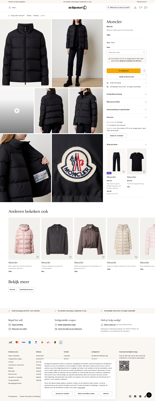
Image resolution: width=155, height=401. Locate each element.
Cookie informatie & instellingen (30, 396)
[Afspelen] (16, 110)
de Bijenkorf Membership (100, 356)
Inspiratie (67, 356)
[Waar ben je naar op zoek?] (108, 7)
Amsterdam (40, 356)
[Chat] (149, 395)
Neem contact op (110, 325)
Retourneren (12, 374)
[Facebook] (135, 396)
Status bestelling (13, 356)
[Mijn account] (135, 7)
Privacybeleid (12, 396)
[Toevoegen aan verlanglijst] (144, 70)
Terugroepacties (13, 380)
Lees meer (81, 387)
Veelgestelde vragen (15, 359)
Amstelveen (40, 359)
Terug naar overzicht (17, 15)
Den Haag (39, 362)
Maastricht (39, 368)
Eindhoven (39, 365)
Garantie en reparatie (15, 377)
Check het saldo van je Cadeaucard (70, 329)
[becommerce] (61, 343)
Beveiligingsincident (15, 383)
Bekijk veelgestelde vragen (67, 325)
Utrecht (38, 374)
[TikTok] (145, 396)
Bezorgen (11, 371)
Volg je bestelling (17, 325)
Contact (10, 362)
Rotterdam (39, 371)
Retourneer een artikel (19, 329)
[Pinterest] (140, 396)
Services (94, 359)
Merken (66, 359)
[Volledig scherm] (30, 130)
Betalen (10, 368)
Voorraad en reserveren (16, 365)
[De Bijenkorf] (77, 7)
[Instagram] (130, 396)
